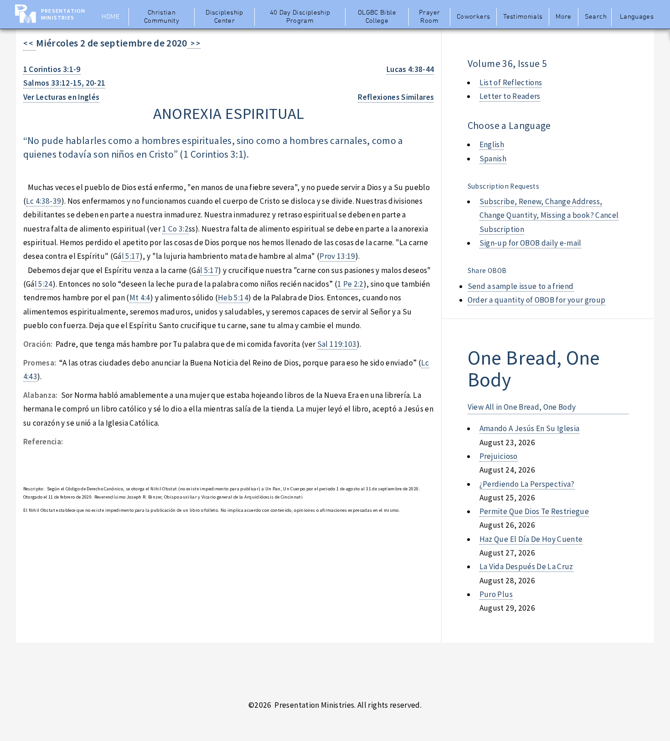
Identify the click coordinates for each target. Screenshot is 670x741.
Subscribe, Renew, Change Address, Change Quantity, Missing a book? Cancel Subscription (549, 215)
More (563, 17)
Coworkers (473, 17)
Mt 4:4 (139, 298)
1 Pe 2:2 (350, 284)
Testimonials (522, 17)
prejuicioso (498, 456)
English (491, 144)
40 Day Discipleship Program (300, 17)
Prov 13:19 (337, 256)
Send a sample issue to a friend (521, 286)
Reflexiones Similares (396, 97)
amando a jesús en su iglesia (529, 428)
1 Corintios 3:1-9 (52, 69)
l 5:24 (44, 284)
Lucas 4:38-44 (410, 69)
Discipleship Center (224, 17)
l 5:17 (131, 256)
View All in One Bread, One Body (522, 407)
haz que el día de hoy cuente (531, 539)
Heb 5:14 (233, 298)
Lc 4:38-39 (43, 201)
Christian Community (161, 17)
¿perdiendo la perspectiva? (527, 484)
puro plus (496, 594)
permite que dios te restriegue (534, 511)
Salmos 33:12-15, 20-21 (64, 83)
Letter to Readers (510, 96)
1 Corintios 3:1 (213, 154)
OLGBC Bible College (377, 17)
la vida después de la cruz (526, 566)
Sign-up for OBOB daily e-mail (530, 243)
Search (596, 17)
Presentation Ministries (63, 14)
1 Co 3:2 (175, 229)
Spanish (492, 159)
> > (194, 43)
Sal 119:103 (337, 344)
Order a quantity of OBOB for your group (537, 300)
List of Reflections (510, 82)
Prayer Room (429, 17)
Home (110, 17)
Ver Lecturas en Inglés (61, 97)
